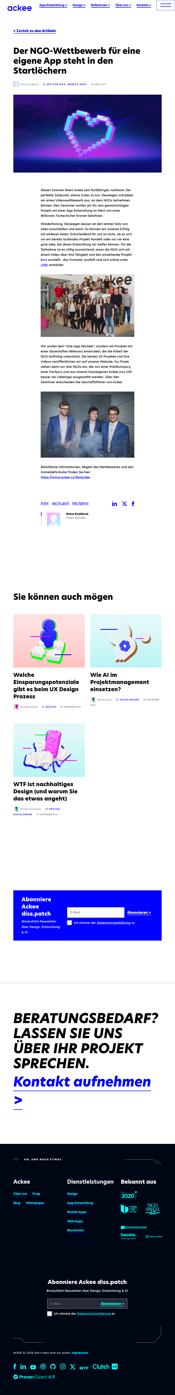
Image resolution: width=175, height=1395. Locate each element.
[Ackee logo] (20, 8)
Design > (79, 5)
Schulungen (129, 699)
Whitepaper (35, 1203)
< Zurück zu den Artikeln (34, 31)
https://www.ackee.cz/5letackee (65, 477)
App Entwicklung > (53, 5)
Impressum (80, 1353)
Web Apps (75, 1221)
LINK (44, 265)
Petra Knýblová (77, 514)
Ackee (45, 503)
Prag (36, 1194)
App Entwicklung (80, 1203)
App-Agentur (80, 503)
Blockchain (75, 1230)
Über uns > (123, 5)
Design (51, 706)
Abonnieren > (139, 913)
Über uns (20, 1194)
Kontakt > (144, 5)
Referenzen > (100, 5)
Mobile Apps (77, 84)
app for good (60, 503)
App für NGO (56, 84)
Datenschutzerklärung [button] (114, 923)
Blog (16, 1203)
